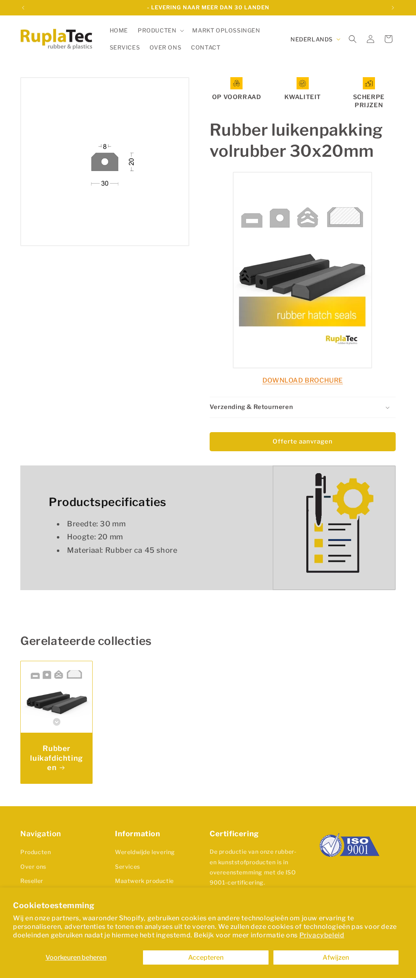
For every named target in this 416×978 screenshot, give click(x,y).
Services (127, 866)
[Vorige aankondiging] (23, 7)
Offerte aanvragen (303, 441)
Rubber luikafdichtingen (56, 758)
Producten (35, 851)
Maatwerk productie (144, 880)
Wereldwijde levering (145, 851)
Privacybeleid (321, 935)
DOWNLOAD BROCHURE (302, 380)
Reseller (31, 880)
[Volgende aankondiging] (393, 7)
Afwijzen (336, 957)
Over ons (33, 866)
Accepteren (205, 957)
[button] (160, 30)
